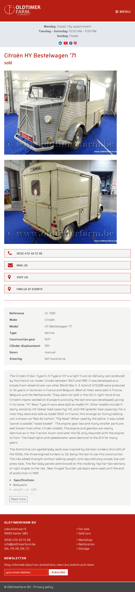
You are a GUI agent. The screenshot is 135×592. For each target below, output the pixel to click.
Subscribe (58, 572)
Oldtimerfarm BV (19, 587)
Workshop (85, 540)
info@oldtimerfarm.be (19, 544)
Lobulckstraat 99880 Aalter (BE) (16, 531)
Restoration (86, 544)
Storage (83, 548)
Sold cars (84, 533)
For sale (83, 529)
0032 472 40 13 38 (17, 540)
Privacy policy (43, 587)
